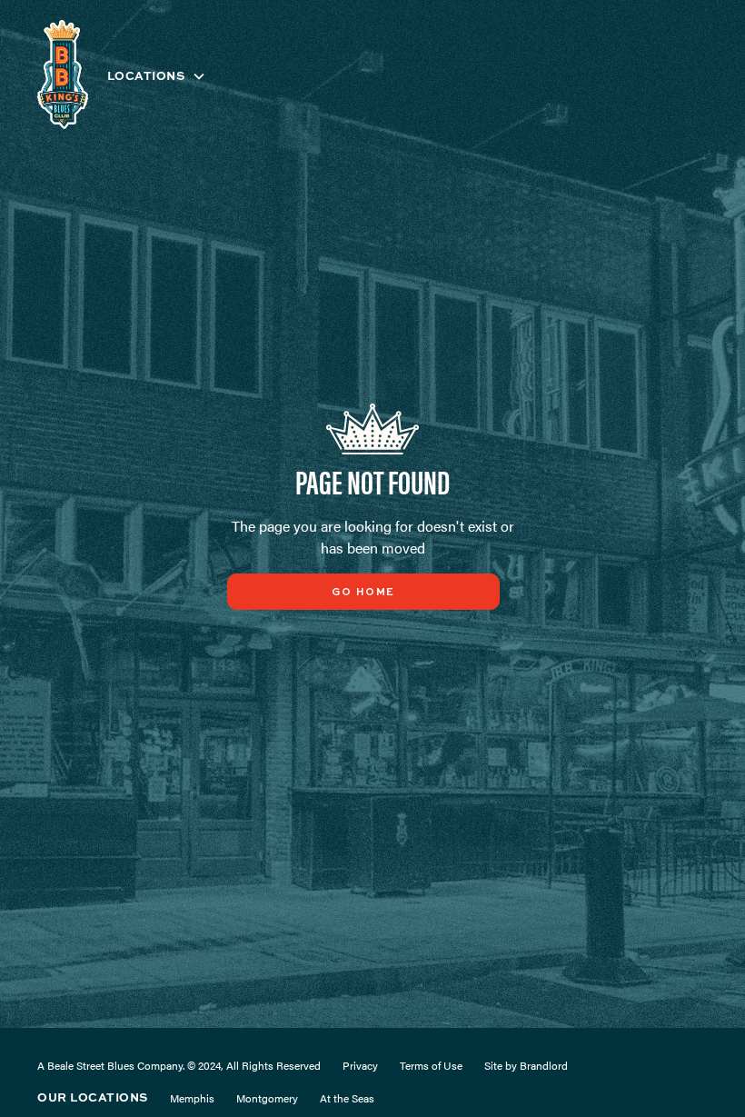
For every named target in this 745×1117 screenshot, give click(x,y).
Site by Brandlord (526, 1065)
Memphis (192, 1098)
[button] (164, 75)
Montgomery (267, 1098)
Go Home (363, 592)
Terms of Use (431, 1065)
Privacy (360, 1065)
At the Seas (347, 1098)
